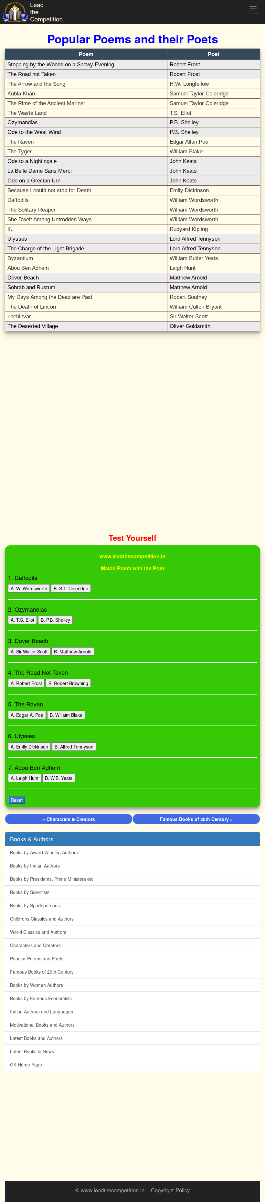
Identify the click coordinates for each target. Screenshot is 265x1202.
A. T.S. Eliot (22, 620)
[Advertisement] (132, 383)
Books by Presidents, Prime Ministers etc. (52, 879)
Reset (17, 800)
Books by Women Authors (36, 985)
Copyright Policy (170, 1190)
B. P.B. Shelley (55, 620)
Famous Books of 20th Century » (196, 819)
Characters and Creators (35, 945)
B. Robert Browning (68, 683)
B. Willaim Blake (66, 715)
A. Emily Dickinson (29, 746)
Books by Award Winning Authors (44, 852)
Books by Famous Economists (41, 998)
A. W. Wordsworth (29, 588)
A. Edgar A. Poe (27, 715)
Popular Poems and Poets (36, 958)
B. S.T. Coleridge (71, 588)
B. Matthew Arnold (72, 651)
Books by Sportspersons (35, 905)
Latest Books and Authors (36, 1038)
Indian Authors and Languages (41, 1011)
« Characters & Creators (69, 819)
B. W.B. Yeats (58, 778)
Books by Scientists (29, 892)
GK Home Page (26, 1064)
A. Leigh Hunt (24, 778)
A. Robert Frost (26, 683)
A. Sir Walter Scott (29, 651)
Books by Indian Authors (35, 865)
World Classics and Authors (38, 932)
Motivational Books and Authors (42, 1025)
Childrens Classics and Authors (42, 918)
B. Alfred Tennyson (74, 746)
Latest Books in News (32, 1051)
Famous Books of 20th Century (42, 971)
